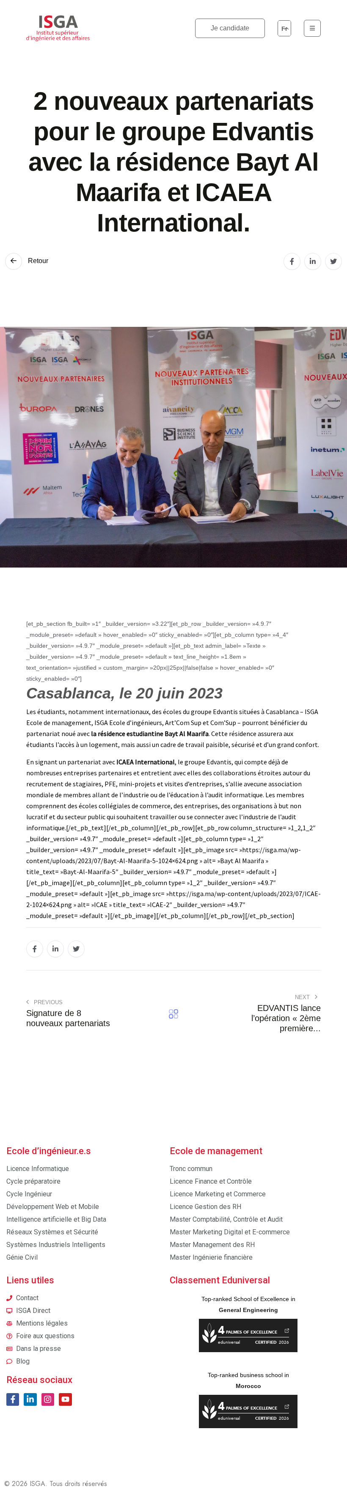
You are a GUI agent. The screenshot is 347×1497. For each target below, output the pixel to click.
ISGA (37, 1484)
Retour (37, 260)
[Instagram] (47, 1399)
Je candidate (230, 28)
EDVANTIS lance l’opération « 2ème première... (286, 1018)
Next (303, 997)
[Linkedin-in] (30, 1399)
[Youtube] (65, 1399)
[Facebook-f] (12, 1399)
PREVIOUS (47, 1002)
